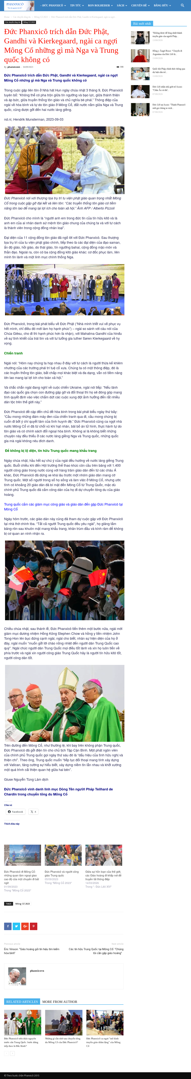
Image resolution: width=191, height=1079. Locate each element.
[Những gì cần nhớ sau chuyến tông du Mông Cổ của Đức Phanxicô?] (63, 1022)
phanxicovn (13, 66)
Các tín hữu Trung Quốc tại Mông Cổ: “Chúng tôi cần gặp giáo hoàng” (96, 951)
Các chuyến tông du (22, 17)
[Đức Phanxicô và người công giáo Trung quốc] (63, 855)
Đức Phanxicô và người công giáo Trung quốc (62, 873)
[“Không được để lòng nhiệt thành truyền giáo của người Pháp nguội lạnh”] (140, 37)
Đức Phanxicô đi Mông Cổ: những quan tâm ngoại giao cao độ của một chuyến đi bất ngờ (21, 877)
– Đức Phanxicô (51, 5)
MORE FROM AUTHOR (59, 1002)
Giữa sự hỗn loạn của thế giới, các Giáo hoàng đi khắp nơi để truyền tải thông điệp (103, 875)
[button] (182, 6)
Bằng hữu (161, 5)
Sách (120, 5)
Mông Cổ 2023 (41, 17)
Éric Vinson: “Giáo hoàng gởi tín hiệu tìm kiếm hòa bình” (31, 951)
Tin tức (75, 5)
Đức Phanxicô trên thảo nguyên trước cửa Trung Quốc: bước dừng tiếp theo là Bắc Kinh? (21, 1042)
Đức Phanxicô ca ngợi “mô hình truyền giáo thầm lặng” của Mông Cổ (103, 1042)
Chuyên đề (139, 5)
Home (7, 17)
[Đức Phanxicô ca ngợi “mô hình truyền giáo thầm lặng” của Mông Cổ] (104, 1022)
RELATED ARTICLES (22, 1002)
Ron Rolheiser (99, 5)
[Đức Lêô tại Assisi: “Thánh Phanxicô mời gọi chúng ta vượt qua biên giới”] (140, 109)
